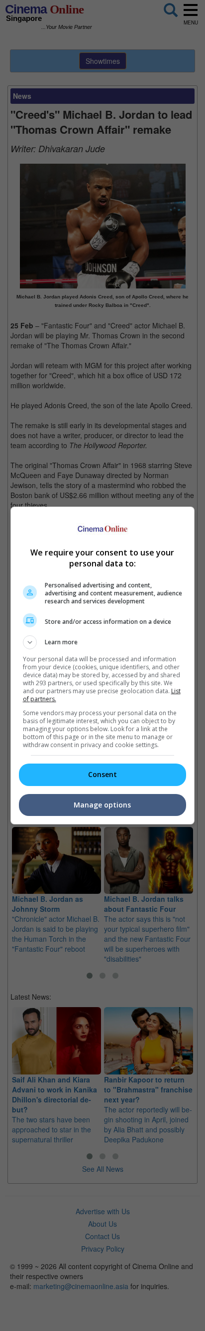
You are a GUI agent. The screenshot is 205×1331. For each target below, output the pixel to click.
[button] (103, 642)
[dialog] (102, 665)
